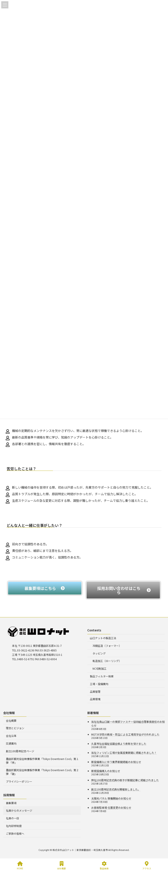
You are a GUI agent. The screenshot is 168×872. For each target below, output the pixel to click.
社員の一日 (12, 818)
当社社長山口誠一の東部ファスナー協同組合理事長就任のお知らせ (128, 723)
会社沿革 (11, 736)
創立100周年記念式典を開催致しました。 (115, 789)
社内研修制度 (14, 826)
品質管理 (95, 691)
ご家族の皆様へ (15, 833)
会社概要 (11, 720)
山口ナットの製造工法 (103, 638)
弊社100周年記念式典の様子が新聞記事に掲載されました (125, 780)
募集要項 (11, 803)
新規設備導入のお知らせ (105, 771)
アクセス (146, 868)
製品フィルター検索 (102, 676)
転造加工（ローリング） (107, 661)
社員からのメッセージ (19, 810)
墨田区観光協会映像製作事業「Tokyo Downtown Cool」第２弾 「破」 (42, 772)
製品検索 (104, 868)
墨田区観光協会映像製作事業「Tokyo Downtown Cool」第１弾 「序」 (42, 760)
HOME (20, 868)
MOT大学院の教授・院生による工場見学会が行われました (125, 734)
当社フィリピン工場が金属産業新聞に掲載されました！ (124, 752)
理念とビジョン (15, 728)
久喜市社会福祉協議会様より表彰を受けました (118, 743)
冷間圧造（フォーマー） (107, 645)
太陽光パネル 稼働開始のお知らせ (111, 798)
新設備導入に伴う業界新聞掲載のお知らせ (116, 762)
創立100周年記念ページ (20, 751)
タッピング (99, 653)
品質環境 (95, 699)
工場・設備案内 (99, 683)
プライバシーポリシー (19, 781)
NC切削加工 (100, 668)
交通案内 (11, 743)
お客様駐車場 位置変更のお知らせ (111, 807)
